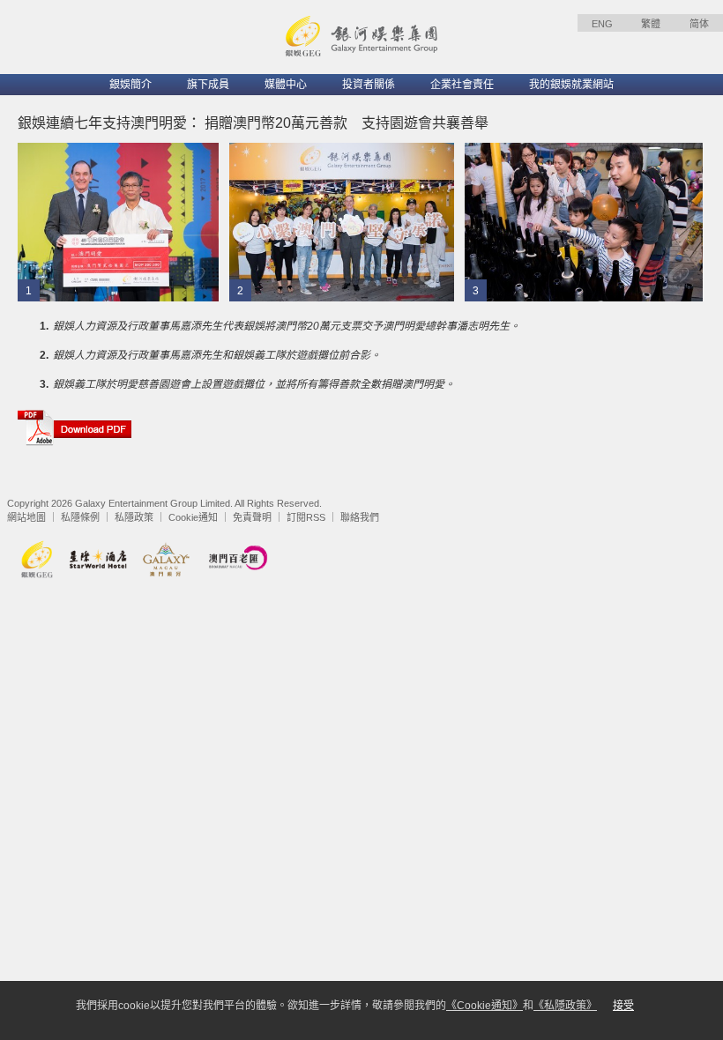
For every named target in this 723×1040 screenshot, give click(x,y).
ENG (602, 24)
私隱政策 (134, 517)
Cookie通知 (193, 517)
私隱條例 (80, 517)
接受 (623, 1005)
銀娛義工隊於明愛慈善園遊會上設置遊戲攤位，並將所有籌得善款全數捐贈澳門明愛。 (254, 384)
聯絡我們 (359, 517)
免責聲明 (252, 517)
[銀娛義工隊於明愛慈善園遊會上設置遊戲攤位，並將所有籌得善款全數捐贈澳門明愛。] (584, 221)
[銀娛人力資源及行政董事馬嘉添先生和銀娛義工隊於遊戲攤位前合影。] (341, 221)
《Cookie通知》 (484, 1005)
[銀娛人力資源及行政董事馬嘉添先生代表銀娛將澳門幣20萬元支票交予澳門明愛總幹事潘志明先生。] (118, 221)
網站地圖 (26, 517)
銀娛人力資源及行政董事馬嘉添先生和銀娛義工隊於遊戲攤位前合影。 (217, 355)
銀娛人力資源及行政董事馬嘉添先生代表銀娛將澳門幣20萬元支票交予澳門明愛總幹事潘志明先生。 (286, 326)
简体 (699, 24)
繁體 (650, 24)
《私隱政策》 (565, 1005)
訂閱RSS (306, 517)
